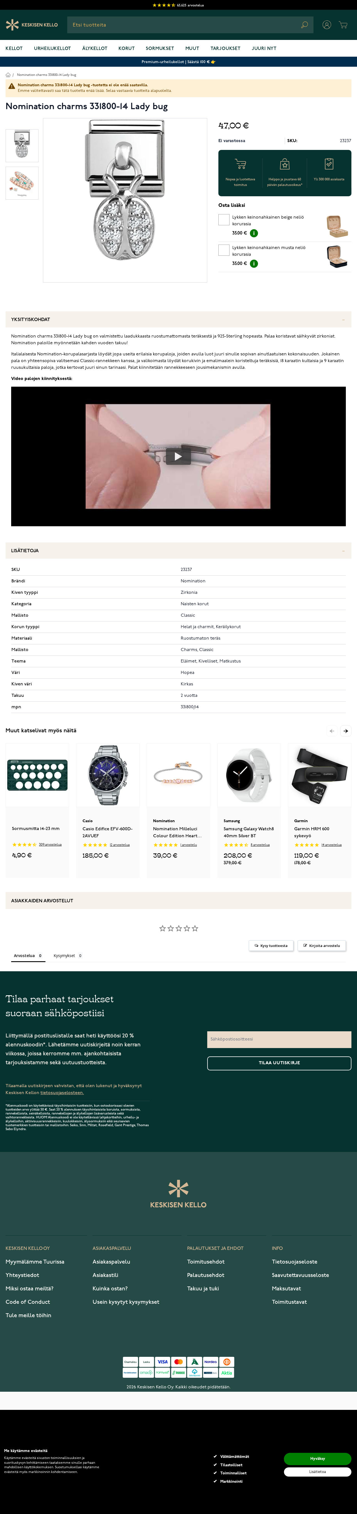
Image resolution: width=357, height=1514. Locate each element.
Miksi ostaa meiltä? (30, 1288)
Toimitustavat (289, 1302)
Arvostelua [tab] (24, 955)
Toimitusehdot (206, 1262)
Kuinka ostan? (110, 1288)
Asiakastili (105, 1275)
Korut (127, 49)
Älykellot (94, 49)
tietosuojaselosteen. (62, 1093)
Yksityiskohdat (30, 319)
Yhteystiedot (22, 1275)
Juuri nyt (264, 49)
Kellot (14, 49)
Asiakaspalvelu (111, 1262)
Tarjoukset (226, 49)
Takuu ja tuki (203, 1288)
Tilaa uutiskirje (279, 1063)
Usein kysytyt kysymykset (126, 1302)
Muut (192, 49)
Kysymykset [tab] (64, 955)
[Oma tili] (326, 24)
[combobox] (190, 24)
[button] (345, 730)
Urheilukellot (52, 49)
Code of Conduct (28, 1302)
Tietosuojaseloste (294, 1262)
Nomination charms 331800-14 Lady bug (46, 75)
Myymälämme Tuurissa (35, 1262)
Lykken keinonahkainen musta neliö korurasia (269, 251)
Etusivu (8, 74)
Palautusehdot (205, 1275)
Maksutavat (286, 1288)
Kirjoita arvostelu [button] (324, 945)
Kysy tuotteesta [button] (274, 945)
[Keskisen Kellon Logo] (32, 25)
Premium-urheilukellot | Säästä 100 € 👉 (179, 61)
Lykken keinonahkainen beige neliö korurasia (268, 220)
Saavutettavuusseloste (300, 1275)
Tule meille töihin (28, 1315)
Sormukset (160, 49)
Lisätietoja (25, 551)
